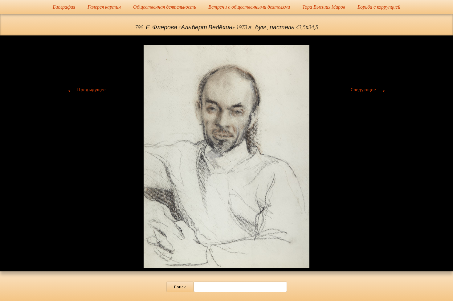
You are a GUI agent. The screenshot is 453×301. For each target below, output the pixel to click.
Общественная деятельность (164, 7)
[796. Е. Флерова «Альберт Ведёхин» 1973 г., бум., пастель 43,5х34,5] (226, 156)
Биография (64, 7)
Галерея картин (104, 7)
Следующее (369, 89)
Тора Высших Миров (323, 7)
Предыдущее (86, 89)
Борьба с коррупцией (378, 7)
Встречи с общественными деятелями (249, 7)
